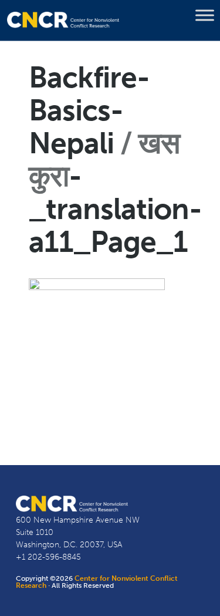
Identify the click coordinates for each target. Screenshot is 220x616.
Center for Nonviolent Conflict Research (97, 582)
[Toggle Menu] (204, 15)
